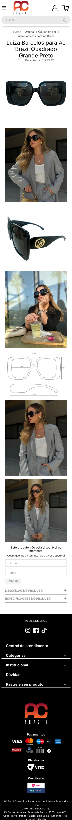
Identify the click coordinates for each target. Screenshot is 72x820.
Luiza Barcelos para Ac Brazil (35, 36)
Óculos (29, 32)
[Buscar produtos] (65, 20)
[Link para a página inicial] (17, 32)
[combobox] (36, 20)
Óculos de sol (47, 32)
